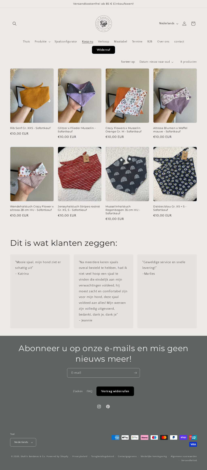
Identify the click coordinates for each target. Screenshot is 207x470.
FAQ (89, 391)
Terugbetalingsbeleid (102, 456)
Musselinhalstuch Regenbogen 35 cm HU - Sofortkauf (123, 210)
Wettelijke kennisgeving (154, 456)
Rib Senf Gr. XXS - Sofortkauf (30, 128)
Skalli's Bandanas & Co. (33, 456)
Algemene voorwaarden (184, 456)
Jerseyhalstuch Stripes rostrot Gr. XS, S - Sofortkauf (79, 208)
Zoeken (78, 391)
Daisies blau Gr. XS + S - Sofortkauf (170, 208)
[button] (14, 23)
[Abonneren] (135, 373)
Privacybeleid (79, 456)
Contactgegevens (127, 456)
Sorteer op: (128, 61)
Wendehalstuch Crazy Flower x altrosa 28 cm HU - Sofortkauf (32, 208)
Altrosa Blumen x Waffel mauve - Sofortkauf (170, 129)
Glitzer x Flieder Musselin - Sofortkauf (77, 129)
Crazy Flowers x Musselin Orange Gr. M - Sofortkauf (124, 129)
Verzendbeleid (189, 460)
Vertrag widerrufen (115, 391)
